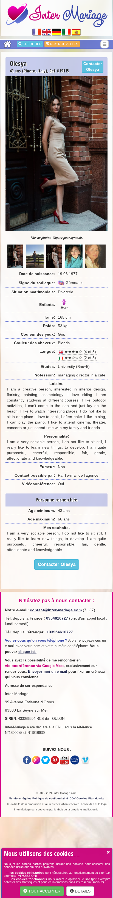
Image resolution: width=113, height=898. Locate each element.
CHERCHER (32, 44)
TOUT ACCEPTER (43, 891)
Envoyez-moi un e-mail (47, 671)
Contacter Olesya (92, 66)
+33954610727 (60, 632)
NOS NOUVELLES (63, 44)
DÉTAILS (82, 891)
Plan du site (96, 798)
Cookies (82, 798)
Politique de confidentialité (50, 798)
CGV (73, 798)
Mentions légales (20, 798)
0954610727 (57, 618)
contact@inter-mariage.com (56, 610)
